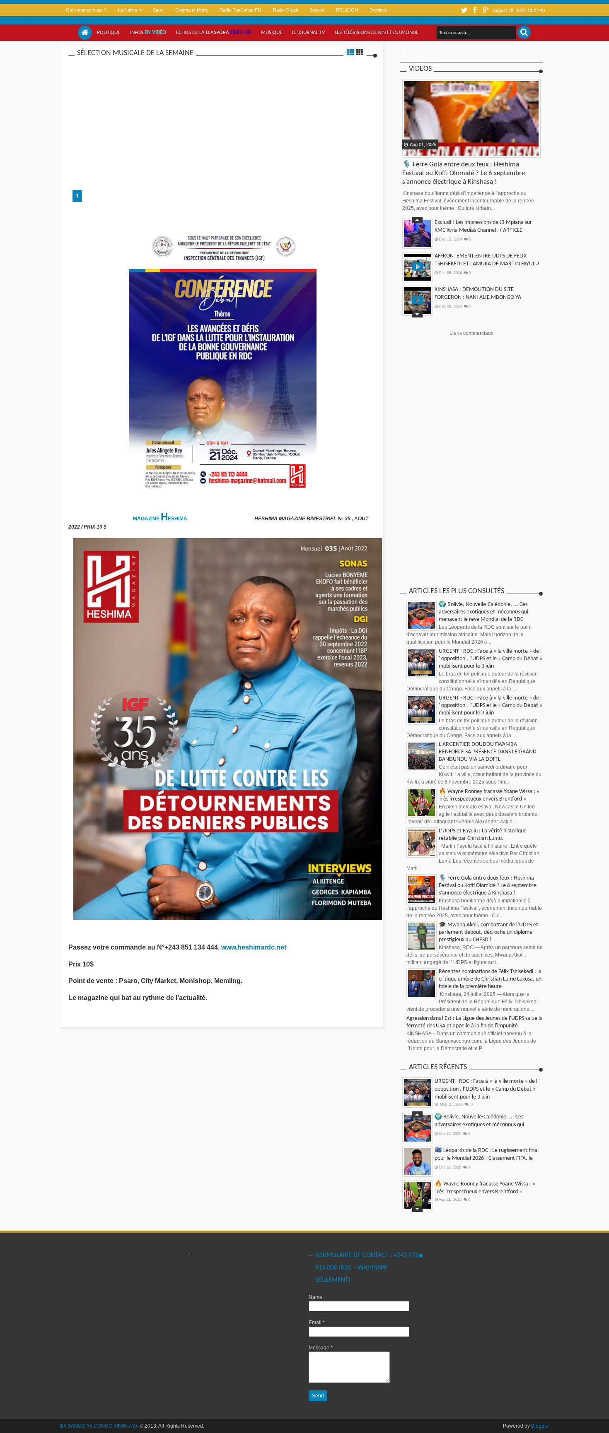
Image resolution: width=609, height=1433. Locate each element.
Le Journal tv (308, 32)
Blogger (540, 1426)
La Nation (127, 9)
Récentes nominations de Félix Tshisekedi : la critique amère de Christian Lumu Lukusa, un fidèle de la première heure (490, 979)
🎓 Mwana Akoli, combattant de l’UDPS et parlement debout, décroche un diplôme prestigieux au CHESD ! (488, 932)
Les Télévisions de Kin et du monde (376, 32)
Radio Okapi (285, 9)
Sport (158, 9)
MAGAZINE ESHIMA (160, 519)
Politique (108, 32)
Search (524, 32)
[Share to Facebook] (409, 151)
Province (378, 9)
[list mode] (350, 53)
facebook (474, 10)
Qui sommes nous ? (86, 9)
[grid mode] (359, 53)
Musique (271, 32)
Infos (148, 32)
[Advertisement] (222, 120)
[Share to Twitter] (420, 151)
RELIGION (347, 9)
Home (85, 33)
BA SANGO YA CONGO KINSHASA (99, 1426)
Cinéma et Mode (191, 9)
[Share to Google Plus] (430, 151)
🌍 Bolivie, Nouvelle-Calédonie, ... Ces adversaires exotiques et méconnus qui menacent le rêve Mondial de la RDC (483, 612)
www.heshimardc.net (254, 947)
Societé (316, 9)
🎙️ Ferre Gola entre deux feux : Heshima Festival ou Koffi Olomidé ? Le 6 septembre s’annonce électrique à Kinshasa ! (463, 173)
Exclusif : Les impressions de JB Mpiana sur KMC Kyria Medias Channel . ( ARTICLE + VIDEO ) (483, 230)
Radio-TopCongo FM (240, 9)
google (485, 10)
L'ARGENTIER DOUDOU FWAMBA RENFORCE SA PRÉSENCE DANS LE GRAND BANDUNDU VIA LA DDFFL (487, 751)
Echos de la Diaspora (213, 32)
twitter (464, 10)
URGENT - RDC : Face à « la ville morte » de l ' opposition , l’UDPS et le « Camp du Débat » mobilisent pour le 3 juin (490, 658)
